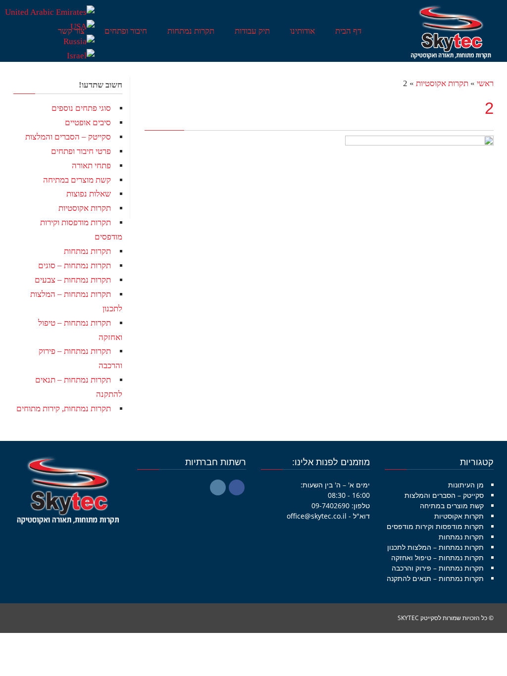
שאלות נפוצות (88, 193)
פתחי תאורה (91, 165)
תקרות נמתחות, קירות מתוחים (63, 408)
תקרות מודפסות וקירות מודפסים (435, 526)
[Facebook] (237, 487)
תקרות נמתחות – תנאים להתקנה (435, 578)
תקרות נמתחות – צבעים (73, 280)
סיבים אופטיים (88, 122)
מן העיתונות (466, 484)
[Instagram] (218, 487)
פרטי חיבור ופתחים (81, 151)
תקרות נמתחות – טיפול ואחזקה (437, 557)
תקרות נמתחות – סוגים (74, 265)
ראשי (485, 83)
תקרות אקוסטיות (442, 83)
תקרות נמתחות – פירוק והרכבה (438, 568)
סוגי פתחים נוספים (81, 108)
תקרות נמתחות (87, 251)
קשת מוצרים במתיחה (77, 180)
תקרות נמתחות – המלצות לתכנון (435, 547)
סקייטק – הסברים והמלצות (68, 137)
